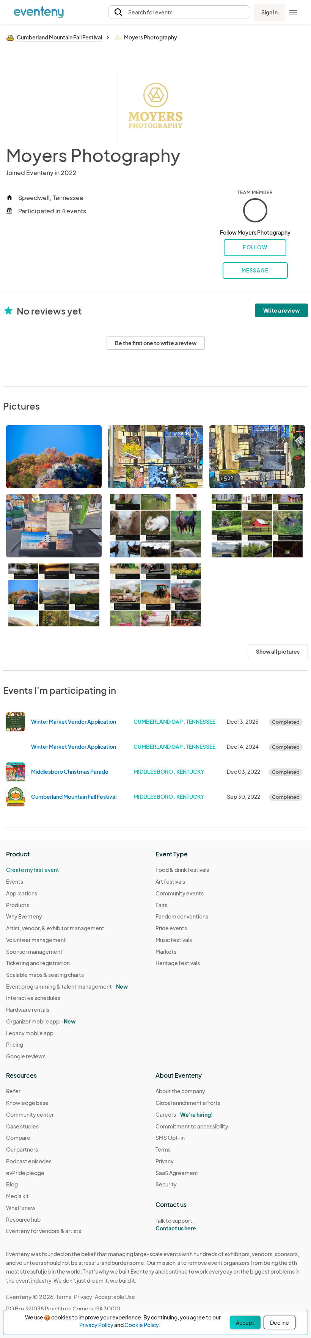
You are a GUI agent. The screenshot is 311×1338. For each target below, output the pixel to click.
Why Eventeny (24, 916)
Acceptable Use (115, 1296)
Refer (13, 1091)
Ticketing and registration (38, 962)
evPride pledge (25, 1172)
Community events (180, 893)
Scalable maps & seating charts (45, 974)
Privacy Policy (96, 1324)
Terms (163, 1149)
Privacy (165, 1161)
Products (17, 904)
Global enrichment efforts (188, 1102)
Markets (166, 951)
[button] (179, 12)
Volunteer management (36, 939)
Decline (279, 1322)
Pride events (171, 928)
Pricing (14, 1044)
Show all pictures (278, 651)
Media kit (17, 1195)
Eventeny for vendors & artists (43, 1230)
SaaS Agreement (177, 1172)
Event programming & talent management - (67, 986)
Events (14, 881)
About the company (180, 1091)
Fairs (161, 904)
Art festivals (170, 881)
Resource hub (23, 1219)
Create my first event (32, 869)
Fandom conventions (182, 916)
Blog (12, 1184)
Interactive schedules (33, 997)
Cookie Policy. (142, 1324)
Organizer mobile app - (40, 1021)
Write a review (281, 310)
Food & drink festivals (182, 869)
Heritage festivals (178, 962)
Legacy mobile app (29, 1033)
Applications (21, 893)
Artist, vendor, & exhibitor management (55, 928)
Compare (18, 1137)
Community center (30, 1114)
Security (166, 1184)
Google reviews (26, 1056)
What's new (21, 1207)
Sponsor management (34, 951)
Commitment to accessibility (192, 1126)
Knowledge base (27, 1102)
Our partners (22, 1149)
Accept (245, 1322)
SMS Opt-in (170, 1137)
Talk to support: (176, 1224)
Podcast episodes (29, 1161)
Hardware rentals (27, 1009)
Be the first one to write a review (155, 343)
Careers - (184, 1114)
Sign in (269, 12)
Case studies (22, 1126)
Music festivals (174, 939)
